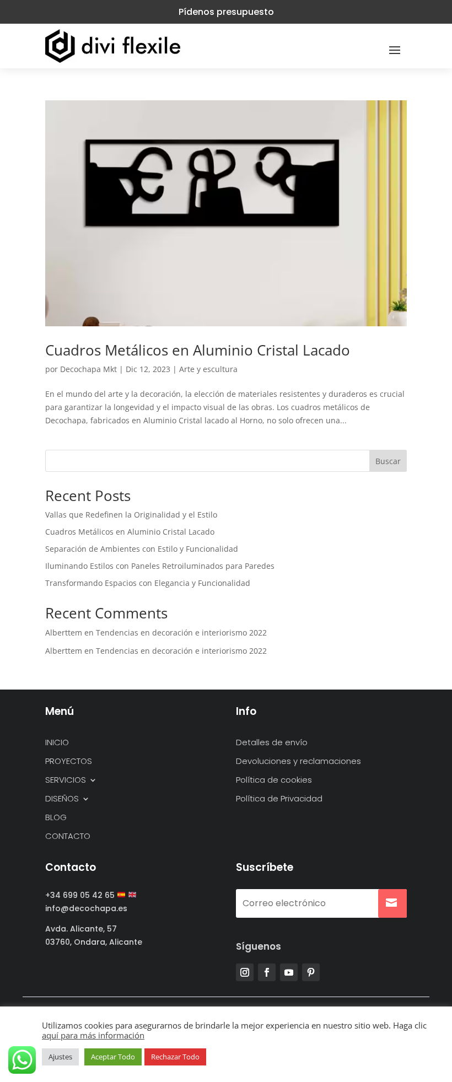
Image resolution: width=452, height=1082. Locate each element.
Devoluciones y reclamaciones (298, 761)
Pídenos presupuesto (226, 12)
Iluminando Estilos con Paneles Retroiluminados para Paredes (160, 566)
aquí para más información (93, 1035)
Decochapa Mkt (88, 369)
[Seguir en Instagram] (245, 972)
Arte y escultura (208, 369)
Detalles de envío (272, 743)
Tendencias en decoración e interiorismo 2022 (181, 632)
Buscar (388, 461)
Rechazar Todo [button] (175, 1057)
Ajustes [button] (60, 1057)
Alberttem (63, 632)
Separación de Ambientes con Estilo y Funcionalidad (141, 548)
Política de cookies (274, 780)
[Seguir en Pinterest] (311, 972)
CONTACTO (67, 836)
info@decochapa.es (86, 908)
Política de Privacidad (279, 799)
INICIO (57, 743)
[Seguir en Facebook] (267, 972)
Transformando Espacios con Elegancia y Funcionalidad (147, 583)
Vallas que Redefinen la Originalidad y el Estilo (131, 514)
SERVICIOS (65, 780)
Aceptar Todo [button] (113, 1057)
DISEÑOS (62, 799)
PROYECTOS (68, 761)
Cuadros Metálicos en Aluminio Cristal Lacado (197, 350)
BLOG (56, 817)
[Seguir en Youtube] (289, 972)
